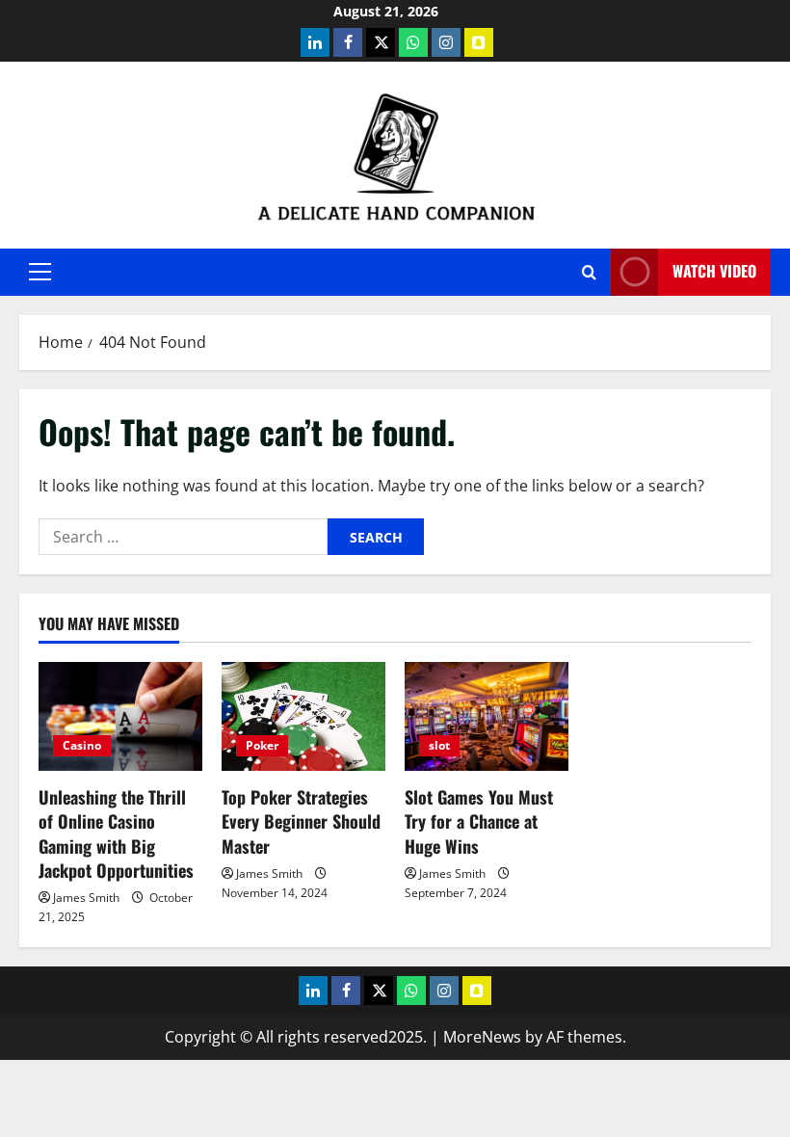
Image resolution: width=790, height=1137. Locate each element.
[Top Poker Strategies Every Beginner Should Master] (303, 716)
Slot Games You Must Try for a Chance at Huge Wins (479, 821)
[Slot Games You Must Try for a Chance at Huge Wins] (486, 716)
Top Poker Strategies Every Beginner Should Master (301, 821)
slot (439, 745)
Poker (262, 745)
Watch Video (714, 270)
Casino (82, 745)
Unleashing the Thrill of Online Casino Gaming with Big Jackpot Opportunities (116, 833)
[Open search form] (589, 272)
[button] (40, 271)
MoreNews (482, 1036)
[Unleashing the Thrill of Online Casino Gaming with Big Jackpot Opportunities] (120, 716)
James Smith (86, 897)
